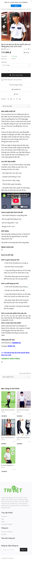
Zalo (17, 94)
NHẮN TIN (11, 346)
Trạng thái (4, 56)
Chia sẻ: (3, 99)
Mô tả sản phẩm (7, 106)
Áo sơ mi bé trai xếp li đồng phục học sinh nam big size (24, 410)
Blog (2, 519)
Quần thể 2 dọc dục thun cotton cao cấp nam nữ (24, 437)
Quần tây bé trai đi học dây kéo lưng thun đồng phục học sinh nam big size (8, 410)
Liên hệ (27, 52)
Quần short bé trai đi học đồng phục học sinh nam (8, 437)
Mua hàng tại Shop (17, 85)
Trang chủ (4, 516)
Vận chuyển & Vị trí (8, 377)
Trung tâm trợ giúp (6, 524)
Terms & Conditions (7, 532)
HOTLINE (3, 534)
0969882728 (17, 89)
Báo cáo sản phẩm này (25, 373)
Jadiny (8, 49)
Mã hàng (3, 58)
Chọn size (4, 62)
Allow (16, 6)
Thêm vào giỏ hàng (17, 75)
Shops (3, 521)
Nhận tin (23, 549)
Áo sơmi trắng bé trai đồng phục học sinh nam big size (8, 465)
